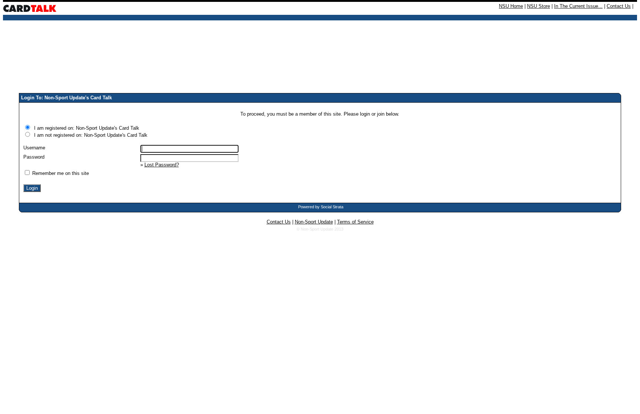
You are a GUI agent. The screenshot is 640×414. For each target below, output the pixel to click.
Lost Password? (161, 165)
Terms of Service (355, 222)
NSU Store (538, 6)
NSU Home (511, 6)
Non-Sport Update (314, 222)
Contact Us (619, 6)
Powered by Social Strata (320, 207)
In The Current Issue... (578, 6)
